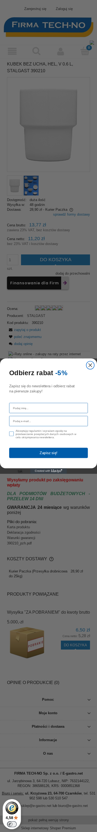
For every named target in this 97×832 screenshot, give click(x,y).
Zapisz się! (48, 452)
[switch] (12, 824)
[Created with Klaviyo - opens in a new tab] (48, 471)
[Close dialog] (90, 365)
